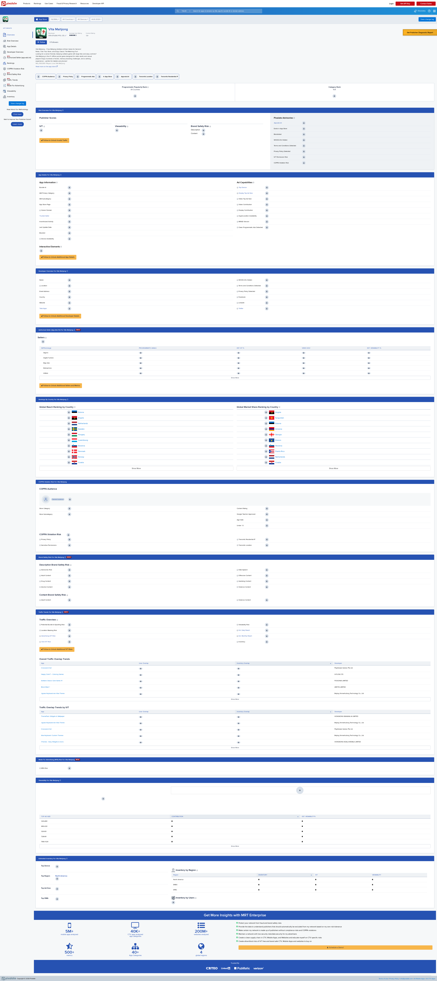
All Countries (68, 19)
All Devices (82, 19)
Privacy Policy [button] (394, 979)
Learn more (17, 124)
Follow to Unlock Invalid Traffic (55, 140)
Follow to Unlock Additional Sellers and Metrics (61, 385)
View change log (427, 19)
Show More (235, 378)
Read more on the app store (46, 66)
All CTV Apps (430, 979)
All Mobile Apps (419, 979)
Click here (17, 114)
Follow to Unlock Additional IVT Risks (57, 649)
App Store (43, 19)
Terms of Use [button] (383, 979)
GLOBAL (54, 19)
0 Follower (54, 42)
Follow (42, 42)
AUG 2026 (95, 19)
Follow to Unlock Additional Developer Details (61, 316)
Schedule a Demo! (336, 947)
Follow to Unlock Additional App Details (58, 257)
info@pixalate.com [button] (406, 979)
